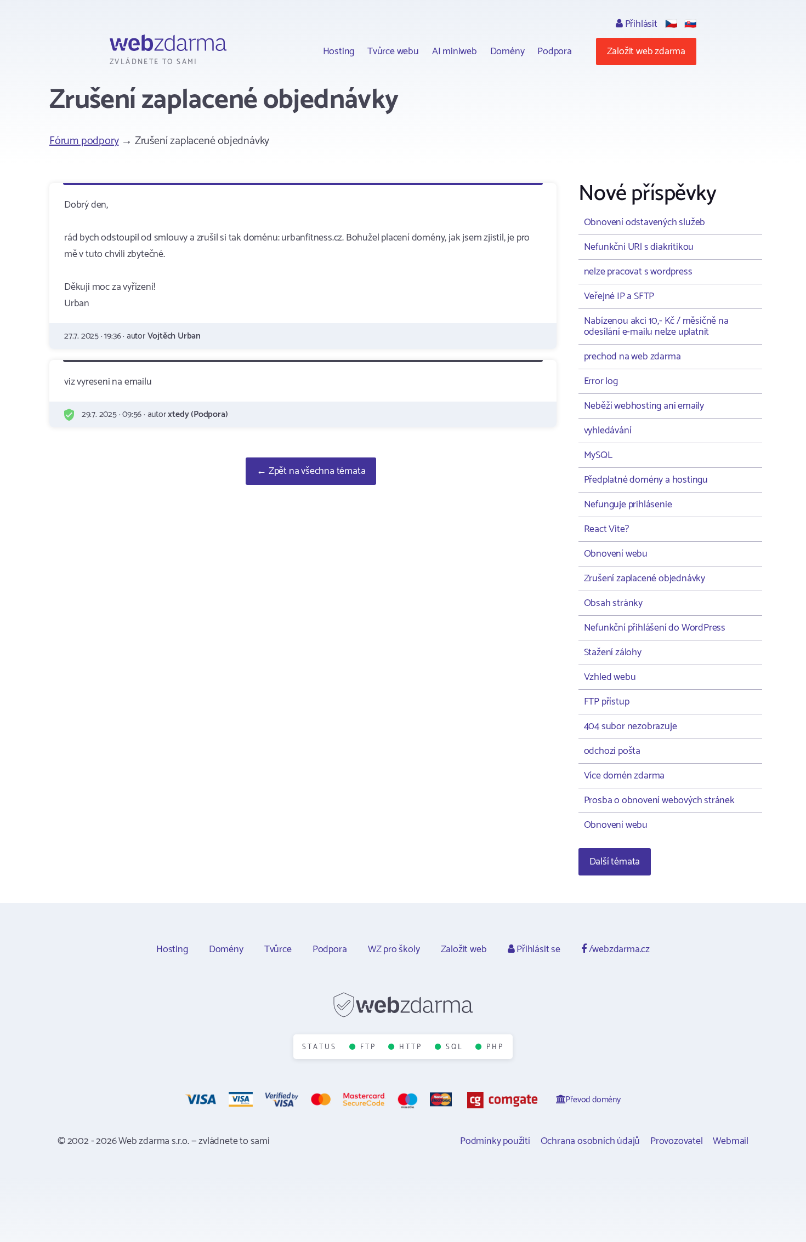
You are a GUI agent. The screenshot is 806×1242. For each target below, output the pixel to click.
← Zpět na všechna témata (311, 471)
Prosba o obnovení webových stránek (659, 800)
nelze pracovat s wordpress (638, 272)
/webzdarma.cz (618, 949)
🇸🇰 (690, 24)
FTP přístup (606, 702)
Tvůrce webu (393, 51)
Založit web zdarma (646, 51)
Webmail (730, 1141)
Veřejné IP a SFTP (619, 296)
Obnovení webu (616, 554)
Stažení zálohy (613, 652)
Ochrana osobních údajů (590, 1141)
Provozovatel (676, 1141)
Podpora (554, 51)
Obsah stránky (613, 603)
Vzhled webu (610, 677)
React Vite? (606, 529)
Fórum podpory (83, 141)
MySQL (598, 455)
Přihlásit (640, 24)
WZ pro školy (394, 949)
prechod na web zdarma (632, 356)
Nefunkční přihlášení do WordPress (654, 628)
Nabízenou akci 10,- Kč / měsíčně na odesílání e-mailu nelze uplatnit (656, 326)
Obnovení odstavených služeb (645, 222)
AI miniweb (454, 51)
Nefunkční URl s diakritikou (639, 247)
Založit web (464, 949)
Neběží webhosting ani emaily (644, 406)
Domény (507, 51)
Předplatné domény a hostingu (646, 480)
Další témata (614, 862)
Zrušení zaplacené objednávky (644, 578)
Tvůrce (278, 949)
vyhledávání (608, 430)
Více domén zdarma (624, 776)
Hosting (339, 51)
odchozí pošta (612, 751)
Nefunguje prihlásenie (628, 504)
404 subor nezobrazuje (630, 726)
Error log (601, 381)
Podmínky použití (495, 1141)
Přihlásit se (537, 949)
